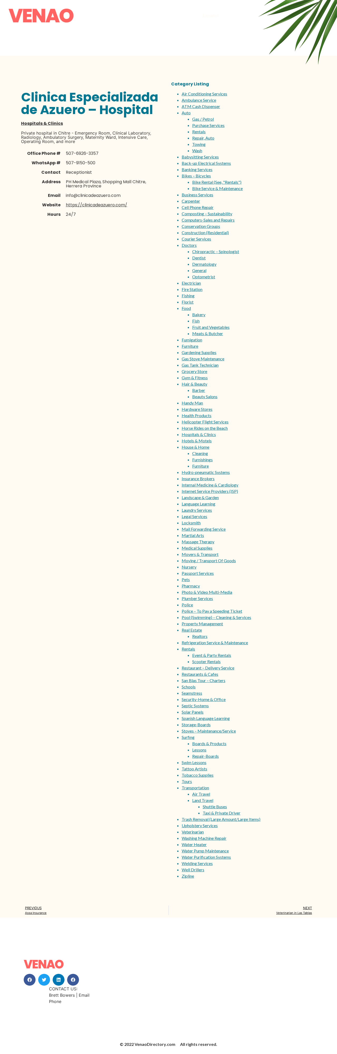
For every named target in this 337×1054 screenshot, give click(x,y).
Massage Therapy (198, 541)
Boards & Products (209, 743)
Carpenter (191, 200)
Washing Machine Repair (204, 838)
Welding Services (197, 863)
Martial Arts (193, 535)
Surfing (188, 737)
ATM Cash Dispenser (201, 106)
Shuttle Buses (215, 806)
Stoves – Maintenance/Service (209, 730)
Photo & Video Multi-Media (207, 592)
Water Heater (194, 844)
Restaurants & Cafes (200, 674)
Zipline (188, 875)
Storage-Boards (196, 724)
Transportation (195, 787)
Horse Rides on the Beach (205, 428)
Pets (186, 579)
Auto (186, 112)
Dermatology (204, 264)
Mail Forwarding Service (204, 528)
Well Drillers (193, 869)
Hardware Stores (197, 409)
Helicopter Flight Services (205, 421)
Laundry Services (197, 510)
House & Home (195, 446)
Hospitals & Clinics (42, 123)
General (199, 270)
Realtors (199, 636)
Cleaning (200, 453)
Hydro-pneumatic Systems (206, 472)
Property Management (202, 623)
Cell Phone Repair (198, 207)
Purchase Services (208, 125)
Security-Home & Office (204, 699)
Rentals (199, 131)
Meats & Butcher (207, 333)
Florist (188, 301)
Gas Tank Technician (200, 364)
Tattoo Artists (194, 768)
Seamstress (192, 692)
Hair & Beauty (194, 383)
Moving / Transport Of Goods (209, 560)
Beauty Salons (204, 396)
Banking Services (197, 169)
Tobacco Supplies (198, 774)
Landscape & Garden (200, 497)
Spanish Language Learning (206, 718)
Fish (196, 320)
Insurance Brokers (198, 478)
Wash (197, 150)
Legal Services (194, 516)
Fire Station (192, 289)
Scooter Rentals (206, 661)
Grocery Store (194, 371)
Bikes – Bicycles (196, 175)
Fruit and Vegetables (211, 327)
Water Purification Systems (206, 857)
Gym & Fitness (195, 377)
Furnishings (202, 459)
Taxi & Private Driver (221, 812)
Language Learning (198, 503)
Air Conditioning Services (204, 93)
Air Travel (201, 793)
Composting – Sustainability (207, 213)
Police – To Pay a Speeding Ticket (212, 610)
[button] (30, 980)
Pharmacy (191, 585)
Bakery (198, 314)
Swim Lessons (194, 762)
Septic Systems (195, 705)
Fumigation (192, 339)
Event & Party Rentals (211, 655)
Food (186, 308)
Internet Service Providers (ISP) (210, 491)
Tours (187, 781)
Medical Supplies (197, 547)
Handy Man (192, 402)
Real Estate (192, 629)
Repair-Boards (205, 756)
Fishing (188, 295)
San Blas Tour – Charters (203, 680)
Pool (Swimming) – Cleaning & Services (216, 617)
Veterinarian (193, 831)
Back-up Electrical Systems (206, 163)
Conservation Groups (201, 226)
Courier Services (196, 238)
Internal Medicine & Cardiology (210, 484)
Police (187, 604)
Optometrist (203, 276)
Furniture (190, 346)
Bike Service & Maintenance (217, 188)
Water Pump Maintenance (205, 850)
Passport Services (198, 573)
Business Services (197, 194)
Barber (198, 390)
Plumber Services (197, 598)
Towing (199, 144)
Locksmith (191, 522)
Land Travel (202, 800)
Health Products (196, 415)
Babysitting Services (200, 156)
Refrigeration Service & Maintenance (215, 642)
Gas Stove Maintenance (203, 358)
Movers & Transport (200, 554)
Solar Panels (193, 711)
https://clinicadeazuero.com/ (96, 205)
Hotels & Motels (197, 440)
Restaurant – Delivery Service (208, 667)
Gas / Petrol (203, 118)
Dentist (199, 257)
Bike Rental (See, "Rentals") (216, 182)
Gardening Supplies (199, 352)
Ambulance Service (199, 100)
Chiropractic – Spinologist (215, 251)
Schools (189, 686)
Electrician (191, 282)
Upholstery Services (200, 825)
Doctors (189, 245)
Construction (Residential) (205, 232)
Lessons (199, 749)
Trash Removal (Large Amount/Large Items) (221, 819)
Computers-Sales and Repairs (208, 219)
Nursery (189, 566)
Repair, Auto (203, 137)
